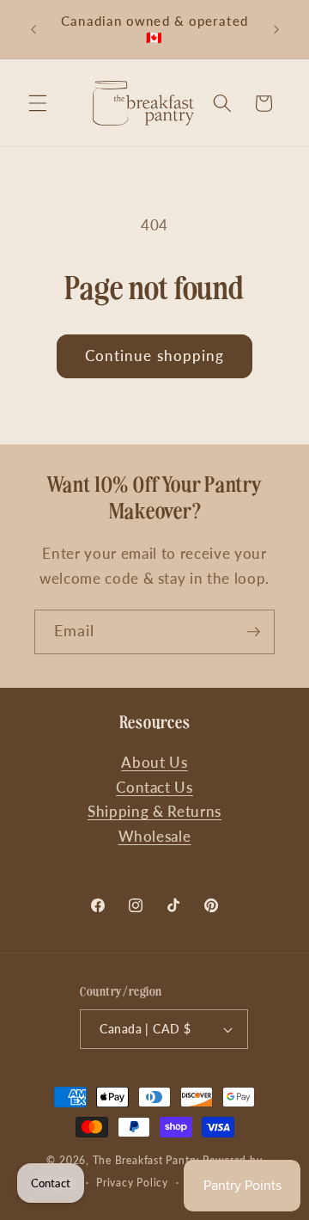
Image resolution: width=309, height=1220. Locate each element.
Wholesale (154, 836)
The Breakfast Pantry (146, 1160)
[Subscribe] (253, 632)
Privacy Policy (132, 1182)
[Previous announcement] (33, 29)
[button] (37, 103)
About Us (154, 762)
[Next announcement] (276, 29)
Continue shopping (155, 356)
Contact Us (154, 787)
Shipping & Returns (154, 811)
